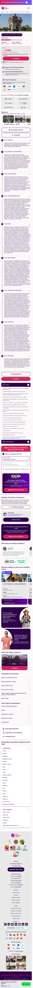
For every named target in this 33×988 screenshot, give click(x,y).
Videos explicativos (16, 917)
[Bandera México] (10, 939)
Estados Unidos (7, 765)
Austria (4, 770)
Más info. (17, 74)
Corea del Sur (6, 802)
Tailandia (5, 786)
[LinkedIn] (23, 925)
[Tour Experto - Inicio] (5, 8)
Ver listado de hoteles (17, 508)
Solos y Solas (6, 813)
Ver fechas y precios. (19, 62)
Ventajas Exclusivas (16, 898)
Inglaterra (5, 757)
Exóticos (5, 824)
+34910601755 (17, 883)
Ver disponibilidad (16, 375)
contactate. (5, 55)
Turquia (5, 762)
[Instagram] (5, 925)
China (4, 784)
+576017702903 (18, 881)
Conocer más (16, 521)
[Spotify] (19, 925)
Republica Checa (7, 760)
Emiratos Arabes (7, 776)
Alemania (5, 781)
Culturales (5, 816)
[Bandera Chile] (10, 936)
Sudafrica (5, 800)
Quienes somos (15, 893)
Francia (4, 792)
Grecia (4, 752)
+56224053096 (17, 879)
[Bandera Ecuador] (24, 936)
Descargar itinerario (17, 130)
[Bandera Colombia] (14, 936)
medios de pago (19, 952)
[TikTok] (26, 925)
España (4, 754)
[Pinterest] (16, 925)
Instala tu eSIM (16, 919)
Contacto (16, 896)
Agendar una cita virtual (16, 491)
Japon (4, 773)
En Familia (5, 821)
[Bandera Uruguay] (14, 939)
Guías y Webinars (16, 903)
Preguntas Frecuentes (16, 909)
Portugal (5, 778)
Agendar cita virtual (15, 870)
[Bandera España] (17, 936)
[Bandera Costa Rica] (21, 939)
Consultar (16, 58)
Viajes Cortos (6, 818)
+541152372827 (18, 877)
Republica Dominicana (8, 805)
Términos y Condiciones (15, 912)
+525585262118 (17, 888)
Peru (4, 789)
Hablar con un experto (16, 538)
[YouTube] (12, 925)
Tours (7, 12)
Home (2, 12)
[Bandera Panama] (17, 939)
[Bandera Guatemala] (7, 939)
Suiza (4, 794)
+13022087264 (19, 886)
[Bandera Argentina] (7, 936)
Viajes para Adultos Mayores (10, 826)
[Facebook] (9, 925)
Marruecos (5, 797)
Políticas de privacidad (16, 914)
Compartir (17, 135)
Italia (4, 768)
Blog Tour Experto (16, 901)
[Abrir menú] (29, 8)
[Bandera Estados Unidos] (21, 936)
